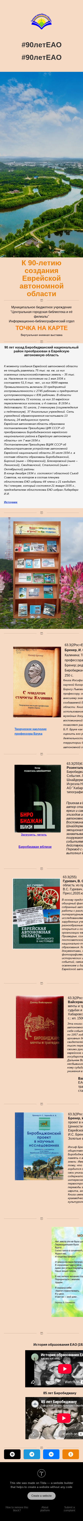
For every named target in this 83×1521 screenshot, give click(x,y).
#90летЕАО (42, 45)
